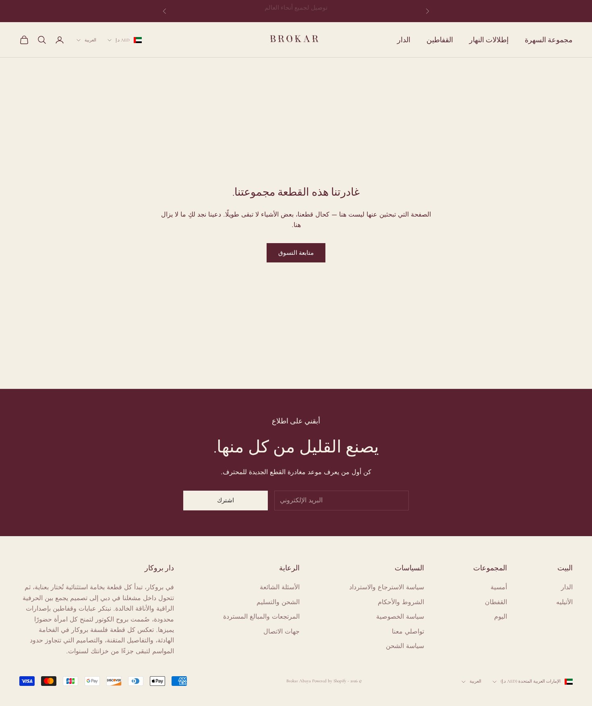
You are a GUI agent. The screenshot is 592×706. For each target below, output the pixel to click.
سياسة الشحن (405, 645)
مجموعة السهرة (549, 39)
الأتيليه (564, 602)
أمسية (499, 587)
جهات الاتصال (281, 631)
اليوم (500, 616)
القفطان (496, 602)
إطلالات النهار (489, 39)
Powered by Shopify (329, 680)
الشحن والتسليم (278, 602)
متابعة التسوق (296, 252)
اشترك (225, 500)
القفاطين (439, 39)
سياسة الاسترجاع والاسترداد (386, 587)
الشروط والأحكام (401, 602)
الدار (403, 39)
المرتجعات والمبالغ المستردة (261, 616)
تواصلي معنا (408, 631)
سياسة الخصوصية (400, 616)
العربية (90, 40)
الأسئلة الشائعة (280, 587)
